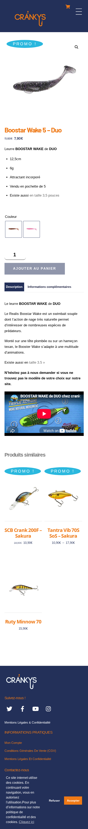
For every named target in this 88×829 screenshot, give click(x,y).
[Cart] (68, 5)
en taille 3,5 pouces (44, 195)
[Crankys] (30, 27)
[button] (76, 47)
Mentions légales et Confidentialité (28, 759)
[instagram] (49, 709)
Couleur (11, 217)
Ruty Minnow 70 (23, 621)
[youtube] (36, 709)
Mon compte (13, 742)
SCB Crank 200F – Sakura (23, 532)
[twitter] (10, 709)
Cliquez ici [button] (26, 822)
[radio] (13, 229)
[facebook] (23, 709)
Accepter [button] (73, 800)
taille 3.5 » (37, 362)
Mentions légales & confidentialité (27, 722)
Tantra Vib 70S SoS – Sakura (63, 532)
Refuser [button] (54, 800)
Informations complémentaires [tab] (49, 286)
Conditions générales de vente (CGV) (30, 750)
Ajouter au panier (34, 268)
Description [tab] (14, 286)
